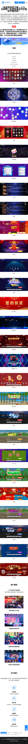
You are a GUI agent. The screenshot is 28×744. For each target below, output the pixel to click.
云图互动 (7, 734)
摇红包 (14, 254)
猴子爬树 (14, 406)
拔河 (14, 501)
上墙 (14, 197)
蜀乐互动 (9, 732)
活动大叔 (2, 734)
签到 (14, 83)
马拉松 (14, 539)
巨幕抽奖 (14, 159)
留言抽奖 (14, 178)
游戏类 (14, 66)
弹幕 (14, 216)
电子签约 (14, 311)
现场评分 (14, 330)
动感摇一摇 (14, 368)
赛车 (14, 425)
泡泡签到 (14, 121)
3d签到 (14, 102)
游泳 (14, 558)
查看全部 (14, 56)
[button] (26, 3)
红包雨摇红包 (14, 62)
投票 (14, 273)
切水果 (14, 482)
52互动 (11, 734)
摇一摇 (14, 463)
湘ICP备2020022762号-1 (16, 739)
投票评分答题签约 (14, 64)
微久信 (20, 732)
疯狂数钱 (14, 349)
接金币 (14, 387)
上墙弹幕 (14, 60)
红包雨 (14, 235)
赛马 (14, 444)
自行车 (14, 520)
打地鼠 (14, 577)
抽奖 (14, 140)
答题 (14, 292)
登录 (17, 2)
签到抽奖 (14, 58)
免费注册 (22, 2)
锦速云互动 (16, 734)
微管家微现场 (15, 732)
